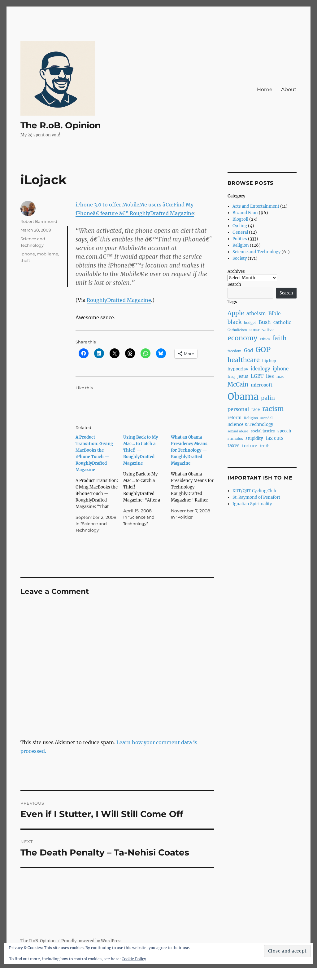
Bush (264, 322)
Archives (236, 271)
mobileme (47, 253)
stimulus (235, 438)
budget (250, 322)
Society (239, 258)
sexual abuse (238, 431)
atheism (256, 313)
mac (280, 376)
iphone (27, 253)
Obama (243, 396)
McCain (238, 384)
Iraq (231, 376)
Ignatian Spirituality (252, 503)
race (255, 409)
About (289, 89)
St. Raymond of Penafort (256, 497)
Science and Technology (256, 251)
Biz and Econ (245, 212)
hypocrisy (238, 369)
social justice (263, 431)
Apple (236, 313)
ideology (260, 369)
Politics (239, 238)
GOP (263, 349)
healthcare (244, 360)
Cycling (239, 225)
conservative (262, 329)
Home (264, 89)
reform (234, 417)
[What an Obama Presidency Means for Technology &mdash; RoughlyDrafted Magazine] (195, 477)
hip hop (269, 361)
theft (25, 260)
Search (234, 284)
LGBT (257, 376)
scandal (266, 418)
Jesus (242, 376)
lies (270, 376)
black (234, 322)
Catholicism (237, 330)
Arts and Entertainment (255, 206)
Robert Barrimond (38, 221)
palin (268, 397)
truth (265, 446)
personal (238, 409)
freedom (234, 351)
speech (284, 431)
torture (249, 446)
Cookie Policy (134, 959)
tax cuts (275, 438)
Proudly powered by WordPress (92, 941)
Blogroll (240, 219)
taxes (234, 446)
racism (273, 409)
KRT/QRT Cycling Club (254, 490)
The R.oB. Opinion (60, 125)
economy (242, 338)
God (248, 350)
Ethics (265, 339)
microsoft (261, 385)
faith (279, 338)
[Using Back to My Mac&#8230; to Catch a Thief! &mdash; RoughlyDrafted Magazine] (147, 480)
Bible (274, 313)
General (240, 232)
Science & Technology (250, 424)
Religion (240, 245)
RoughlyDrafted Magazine (119, 300)
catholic (282, 322)
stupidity (254, 438)
